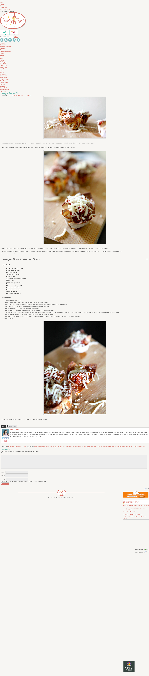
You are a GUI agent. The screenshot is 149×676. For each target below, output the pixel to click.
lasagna (55, 446)
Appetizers (11, 446)
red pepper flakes (120, 446)
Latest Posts (12, 426)
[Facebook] (5, 438)
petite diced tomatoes (109, 446)
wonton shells (141, 446)
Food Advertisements (139, 489)
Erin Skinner (14, 429)
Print (147, 258)
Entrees (24, 446)
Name (3, 472)
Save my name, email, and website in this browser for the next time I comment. (24, 481)
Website (3, 479)
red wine (128, 446)
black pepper (41, 446)
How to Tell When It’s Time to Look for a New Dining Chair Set (135, 508)
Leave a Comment (26, 95)
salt (132, 446)
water (135, 446)
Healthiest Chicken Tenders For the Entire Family (134, 517)
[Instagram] (8, 438)
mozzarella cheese (71, 446)
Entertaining (18, 446)
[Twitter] (3, 438)
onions (79, 446)
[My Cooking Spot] (136, 497)
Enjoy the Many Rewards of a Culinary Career (136, 505)
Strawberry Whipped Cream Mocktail (133, 514)
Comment (4, 453)
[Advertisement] (136, 580)
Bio (4, 426)
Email (3, 475)
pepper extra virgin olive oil (94, 446)
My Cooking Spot (5, 9)
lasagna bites (61, 446)
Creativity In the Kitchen (129, 512)
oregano (84, 446)
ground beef (48, 446)
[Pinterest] (5, 441)
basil (35, 446)
